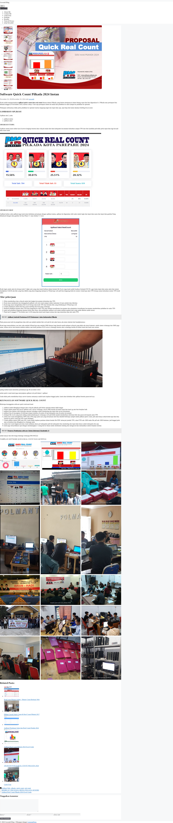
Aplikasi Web (6, 788)
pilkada (13, 788)
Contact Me (7, 14)
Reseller (6, 19)
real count (28, 788)
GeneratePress (31, 822)
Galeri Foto (7, 15)
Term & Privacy (9, 21)
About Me (7, 12)
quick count (20, 788)
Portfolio (7, 17)
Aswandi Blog (4, 2)
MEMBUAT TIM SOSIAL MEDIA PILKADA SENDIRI (20, 790)
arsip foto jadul (8, 23)
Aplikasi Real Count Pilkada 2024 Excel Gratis (16, 792)
